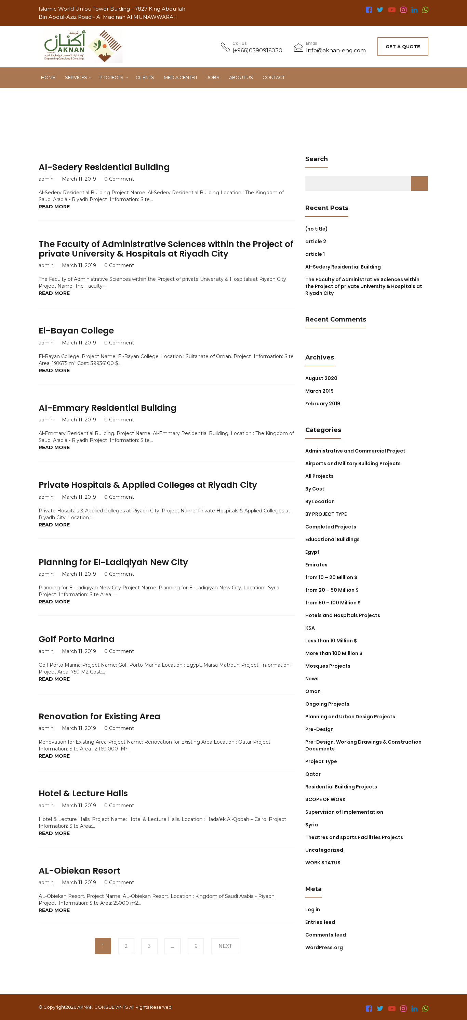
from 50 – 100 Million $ (333, 602)
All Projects (319, 476)
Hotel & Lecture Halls (83, 793)
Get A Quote (403, 46)
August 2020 (321, 378)
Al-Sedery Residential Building (104, 167)
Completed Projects (330, 526)
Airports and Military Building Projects (353, 463)
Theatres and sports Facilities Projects (354, 837)
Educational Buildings (332, 539)
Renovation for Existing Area (99, 716)
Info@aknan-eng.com (336, 50)
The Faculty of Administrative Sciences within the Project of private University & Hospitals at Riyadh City (166, 249)
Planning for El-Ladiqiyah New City (113, 562)
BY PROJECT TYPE (326, 514)
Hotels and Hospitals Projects (342, 615)
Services (76, 77)
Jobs (213, 77)
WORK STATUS (323, 862)
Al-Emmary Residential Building (107, 408)
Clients (145, 77)
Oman (313, 691)
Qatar (313, 774)
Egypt (312, 552)
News (312, 678)
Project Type (321, 761)
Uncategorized (324, 850)
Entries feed (320, 922)
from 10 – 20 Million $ (331, 577)
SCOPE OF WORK (325, 799)
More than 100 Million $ (333, 653)
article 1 (315, 254)
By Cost (314, 488)
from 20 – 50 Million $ (332, 590)
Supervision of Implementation (344, 812)
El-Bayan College (76, 331)
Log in (312, 909)
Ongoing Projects (327, 704)
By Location (320, 501)
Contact (274, 77)
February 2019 (322, 403)
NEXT (225, 946)
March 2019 (319, 391)
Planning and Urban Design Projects (350, 716)
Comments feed (325, 934)
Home (48, 77)
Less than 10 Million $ (331, 640)
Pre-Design (319, 729)
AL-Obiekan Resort (79, 871)
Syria (311, 824)
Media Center (180, 77)
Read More (54, 207)
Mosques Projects (327, 666)
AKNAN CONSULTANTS (102, 1007)
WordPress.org (324, 947)
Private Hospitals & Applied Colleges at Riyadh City (148, 485)
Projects (111, 77)
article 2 (315, 241)
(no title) (316, 228)
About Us (241, 77)
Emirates (316, 564)
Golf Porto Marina (77, 639)
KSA (310, 628)
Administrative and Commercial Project (355, 450)
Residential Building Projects (341, 786)
